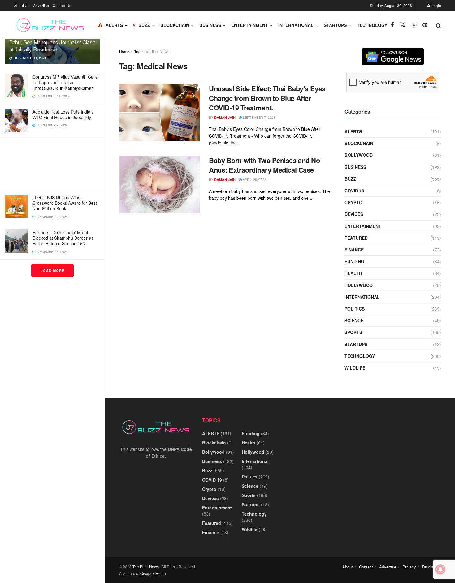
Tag (137, 51)
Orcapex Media (153, 573)
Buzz (350, 179)
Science (353, 320)
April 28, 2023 (254, 179)
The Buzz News (145, 566)
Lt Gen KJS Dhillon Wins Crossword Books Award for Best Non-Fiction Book (64, 203)
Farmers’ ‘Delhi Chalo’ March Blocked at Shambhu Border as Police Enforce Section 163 (62, 237)
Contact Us (62, 5)
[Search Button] (438, 25)
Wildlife (354, 368)
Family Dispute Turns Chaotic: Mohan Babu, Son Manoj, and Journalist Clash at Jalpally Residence (52, 42)
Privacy (409, 567)
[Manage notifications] (440, 569)
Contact (366, 567)
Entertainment (249, 25)
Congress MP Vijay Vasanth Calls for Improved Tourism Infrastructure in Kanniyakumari (65, 82)
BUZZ (144, 25)
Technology (372, 25)
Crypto (353, 202)
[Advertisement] (52, 163)
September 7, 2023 (258, 117)
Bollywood (358, 155)
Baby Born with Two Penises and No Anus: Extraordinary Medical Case (264, 165)
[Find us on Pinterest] (424, 25)
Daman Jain (225, 117)
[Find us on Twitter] (402, 24)
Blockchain (174, 25)
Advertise (41, 5)
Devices (353, 214)
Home (124, 51)
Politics (354, 309)
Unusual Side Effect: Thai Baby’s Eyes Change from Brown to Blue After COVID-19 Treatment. (267, 98)
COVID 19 (354, 190)
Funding (354, 261)
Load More (52, 270)
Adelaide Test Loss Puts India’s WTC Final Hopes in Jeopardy (62, 114)
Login (436, 5)
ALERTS (114, 25)
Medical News (157, 51)
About (347, 567)
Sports (353, 332)
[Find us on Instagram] (414, 25)
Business (210, 25)
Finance (354, 249)
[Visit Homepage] (50, 25)
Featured (356, 238)
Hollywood (358, 285)
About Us (21, 5)
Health (353, 273)
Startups (335, 25)
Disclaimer (431, 567)
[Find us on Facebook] (392, 25)
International (296, 25)
